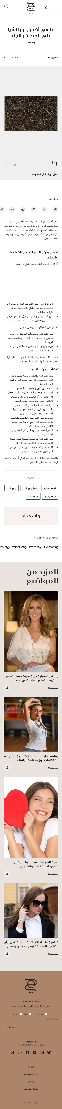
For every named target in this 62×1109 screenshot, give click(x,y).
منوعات (16, 1014)
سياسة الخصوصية (31, 1089)
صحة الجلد (33, 496)
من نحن (31, 1081)
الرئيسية (31, 1066)
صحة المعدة (50, 496)
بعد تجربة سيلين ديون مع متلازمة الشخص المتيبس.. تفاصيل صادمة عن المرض (32, 678)
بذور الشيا (11, 488)
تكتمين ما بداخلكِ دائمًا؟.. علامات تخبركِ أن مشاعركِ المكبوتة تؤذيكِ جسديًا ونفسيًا (31, 944)
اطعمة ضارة (50, 488)
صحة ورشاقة (53, 57)
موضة (41, 1014)
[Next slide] (7, 163)
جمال (26, 1014)
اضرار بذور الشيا (30, 488)
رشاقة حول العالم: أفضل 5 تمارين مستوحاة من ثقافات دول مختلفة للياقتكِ (31, 758)
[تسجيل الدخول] (46, 8)
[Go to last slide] (15, 163)
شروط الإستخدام (31, 1074)
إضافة (11, 1026)
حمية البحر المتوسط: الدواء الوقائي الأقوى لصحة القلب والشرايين (35, 864)
